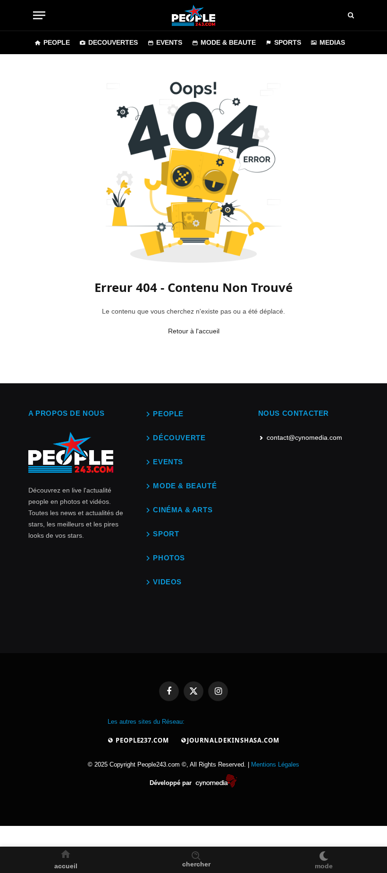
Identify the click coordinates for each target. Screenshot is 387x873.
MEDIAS (332, 42)
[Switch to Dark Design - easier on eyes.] (323, 854)
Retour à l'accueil (193, 331)
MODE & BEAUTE (228, 42)
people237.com (141, 740)
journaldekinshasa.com (233, 740)
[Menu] (39, 15)
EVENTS (169, 42)
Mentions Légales (275, 764)
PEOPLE (56, 42)
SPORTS (287, 42)
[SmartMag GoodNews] (193, 15)
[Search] (351, 15)
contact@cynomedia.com (304, 437)
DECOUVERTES (113, 42)
